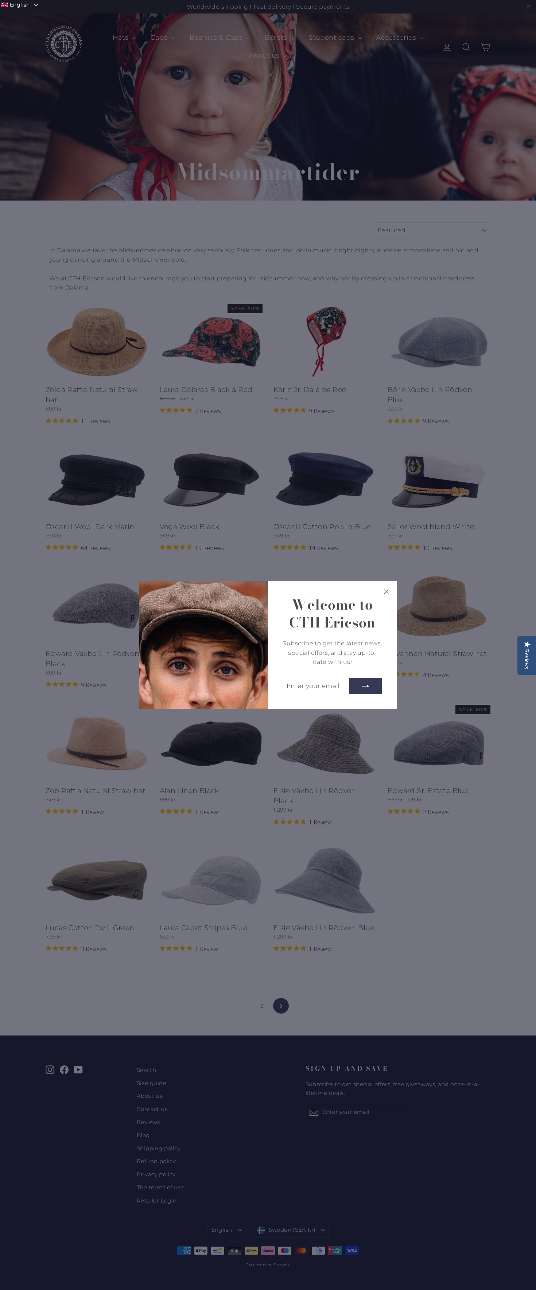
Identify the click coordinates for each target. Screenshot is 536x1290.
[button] (20, 4)
